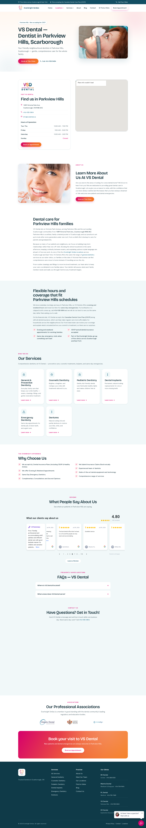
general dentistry (88, 255)
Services (69, 8)
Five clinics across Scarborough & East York (33, 2)
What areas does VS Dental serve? (51, 594)
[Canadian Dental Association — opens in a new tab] (72, 722)
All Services (55, 773)
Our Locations (81, 781)
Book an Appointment (31, 145)
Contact (93, 8)
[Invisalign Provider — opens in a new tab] (98, 722)
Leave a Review (73, 561)
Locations (59, 8)
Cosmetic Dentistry (58, 781)
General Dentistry (57, 777)
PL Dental (104, 792)
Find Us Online (81, 784)
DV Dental (104, 810)
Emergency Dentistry (58, 791)
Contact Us (80, 791)
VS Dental (104, 801)
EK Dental (104, 775)
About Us (79, 773)
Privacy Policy (110, 824)
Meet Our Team (81, 777)
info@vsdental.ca (29, 117)
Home (50, 8)
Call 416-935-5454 (49, 61)
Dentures (54, 795)
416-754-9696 (119, 786)
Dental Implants (56, 788)
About (79, 8)
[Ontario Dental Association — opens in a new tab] (47, 722)
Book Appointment (120, 8)
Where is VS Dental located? (48, 585)
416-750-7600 (111, 795)
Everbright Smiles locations (73, 252)
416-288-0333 (110, 778)
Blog (85, 8)
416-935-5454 (28, 112)
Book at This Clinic (28, 61)
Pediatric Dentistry (58, 784)
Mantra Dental (106, 784)
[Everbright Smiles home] (21, 772)
